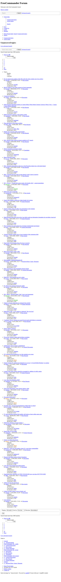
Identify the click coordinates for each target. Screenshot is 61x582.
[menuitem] (12, 19)
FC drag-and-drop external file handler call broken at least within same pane (23, 414)
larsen (6, 364)
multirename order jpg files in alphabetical (14, 345)
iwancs (7, 278)
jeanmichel (8, 150)
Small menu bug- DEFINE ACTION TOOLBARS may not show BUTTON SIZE (25, 474)
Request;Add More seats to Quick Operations (15, 457)
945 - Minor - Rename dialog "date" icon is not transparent (18, 294)
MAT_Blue (8, 124)
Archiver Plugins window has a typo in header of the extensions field (21, 234)
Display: (4, 510)
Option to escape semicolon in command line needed (17, 303)
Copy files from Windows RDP (12, 380)
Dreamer (7, 184)
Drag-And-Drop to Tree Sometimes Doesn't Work (16, 268)
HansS (7, 304)
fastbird (7, 270)
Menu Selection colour (9, 157)
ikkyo (6, 313)
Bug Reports (25, 107)
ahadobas (7, 381)
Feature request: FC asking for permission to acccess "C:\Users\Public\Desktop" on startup (26, 363)
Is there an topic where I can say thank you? (15, 491)
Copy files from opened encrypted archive (14, 465)
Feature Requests (25, 201)
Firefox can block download (11, 440)
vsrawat (7, 287)
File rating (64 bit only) (9, 397)
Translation (26, 150)
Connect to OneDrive (9, 96)
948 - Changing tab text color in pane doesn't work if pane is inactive (21, 174)
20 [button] (4, 67)
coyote (7, 415)
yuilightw (7, 347)
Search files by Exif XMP (10, 431)
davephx (7, 330)
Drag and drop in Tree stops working (13, 123)
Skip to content (4, 9)
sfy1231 (7, 107)
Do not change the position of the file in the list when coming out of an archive (23, 79)
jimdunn (7, 244)
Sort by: (15, 510)
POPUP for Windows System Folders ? (14, 422)
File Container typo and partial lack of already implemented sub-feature (21, 226)
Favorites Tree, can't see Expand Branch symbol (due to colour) (20, 405)
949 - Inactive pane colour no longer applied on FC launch (18, 140)
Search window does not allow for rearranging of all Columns (19, 208)
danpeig (7, 501)
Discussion (25, 89)
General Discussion (26, 227)
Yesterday (7, 458)
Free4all (7, 89)
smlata (7, 484)
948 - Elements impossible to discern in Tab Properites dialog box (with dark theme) (25, 166)
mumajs (7, 492)
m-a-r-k (7, 158)
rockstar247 (8, 193)
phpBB (27, 573)
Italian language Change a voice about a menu (15, 114)
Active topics (7, 39)
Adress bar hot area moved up (11, 482)
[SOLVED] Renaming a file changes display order (16, 388)
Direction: (28, 510)
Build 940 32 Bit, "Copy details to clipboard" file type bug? (19, 311)
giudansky (8, 432)
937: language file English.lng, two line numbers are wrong (19, 354)
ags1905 (7, 80)
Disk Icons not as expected (10, 191)
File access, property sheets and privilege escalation (16, 337)
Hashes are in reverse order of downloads (14, 131)
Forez (6, 201)
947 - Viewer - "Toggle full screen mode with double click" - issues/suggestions (24, 183)
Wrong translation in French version (13, 149)
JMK (6, 475)
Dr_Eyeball (8, 321)
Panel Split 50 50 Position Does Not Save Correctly (17, 243)
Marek (7, 355)
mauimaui (7, 116)
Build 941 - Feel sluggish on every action (14, 277)
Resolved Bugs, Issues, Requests (30, 261)
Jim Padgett (8, 424)
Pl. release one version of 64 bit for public (14, 285)
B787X (7, 261)
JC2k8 (7, 338)
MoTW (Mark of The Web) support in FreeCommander (18, 87)
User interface (7, 500)
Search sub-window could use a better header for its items (18, 200)
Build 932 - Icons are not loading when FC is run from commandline (21, 448)
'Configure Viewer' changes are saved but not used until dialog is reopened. (22, 320)
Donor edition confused (10, 328)
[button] (7, 54)
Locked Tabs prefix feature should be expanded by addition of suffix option (23, 371)
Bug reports (26, 80)
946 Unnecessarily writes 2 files (12, 251)
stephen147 (8, 450)
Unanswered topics (8, 38)
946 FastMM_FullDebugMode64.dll (13, 260)
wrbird (7, 97)
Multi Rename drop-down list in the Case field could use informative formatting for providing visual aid (30, 217)
